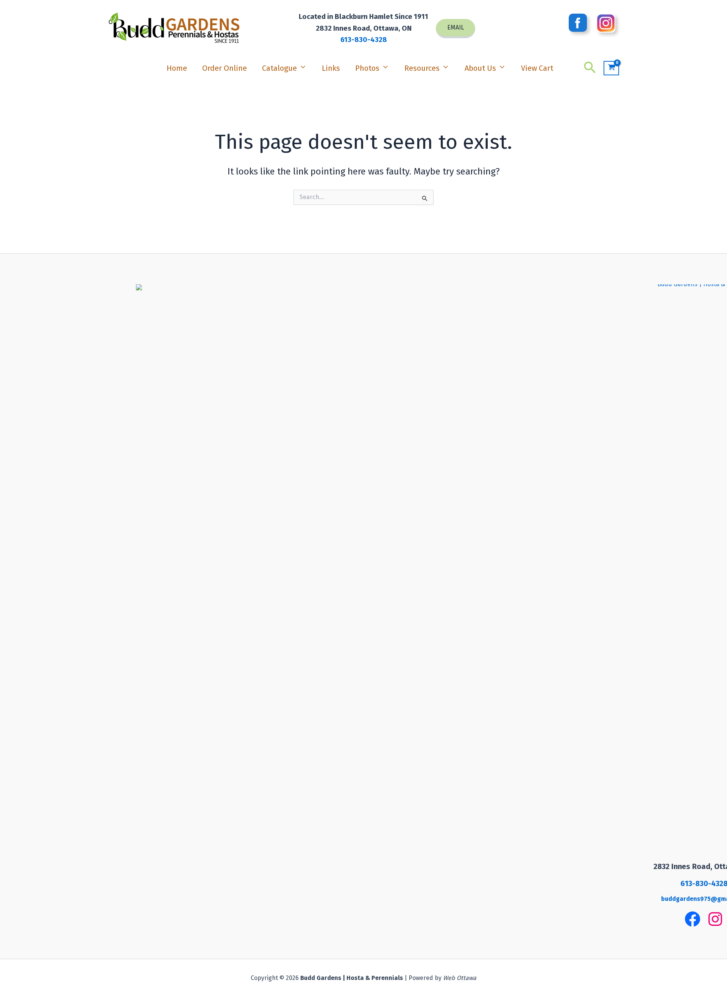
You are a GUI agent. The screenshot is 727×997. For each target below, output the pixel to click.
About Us (480, 68)
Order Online (224, 68)
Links (331, 68)
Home (177, 68)
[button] (455, 28)
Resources (422, 68)
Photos (367, 68)
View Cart (537, 68)
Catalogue (279, 68)
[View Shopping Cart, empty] (611, 68)
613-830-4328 (363, 40)
